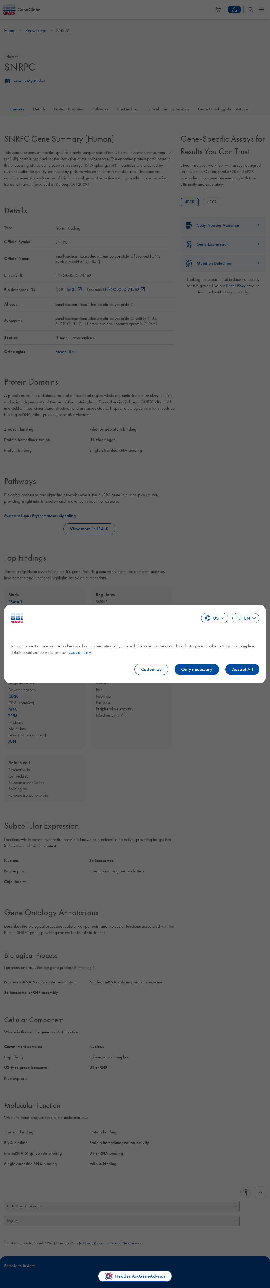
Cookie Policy (79, 652)
